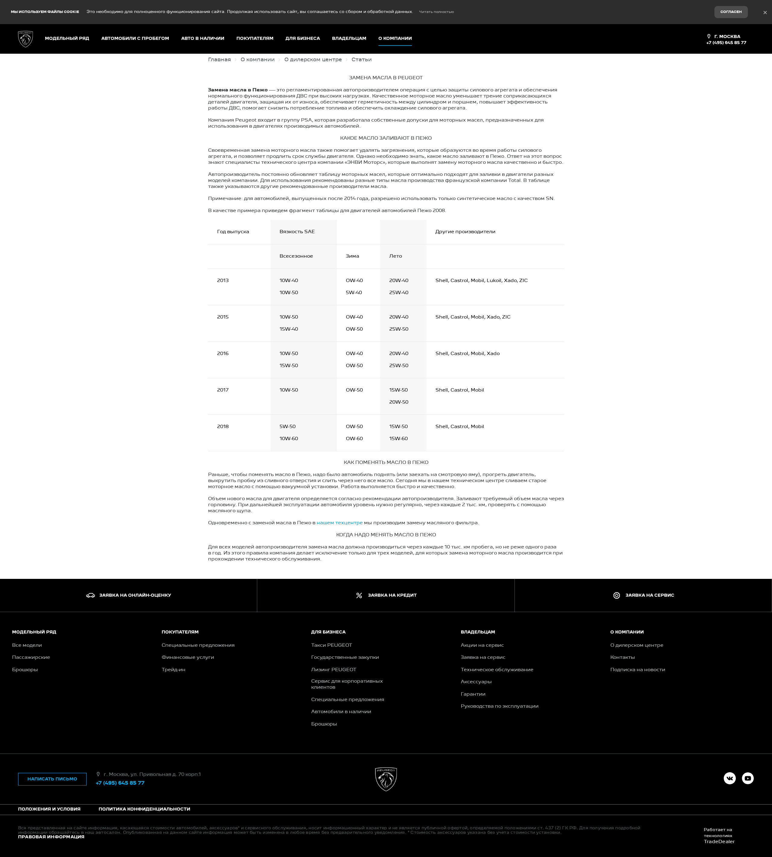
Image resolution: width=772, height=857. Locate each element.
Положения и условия (49, 809)
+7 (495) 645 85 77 (726, 43)
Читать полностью (436, 12)
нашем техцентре (340, 523)
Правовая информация (51, 837)
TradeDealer (719, 842)
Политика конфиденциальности (144, 809)
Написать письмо (52, 779)
